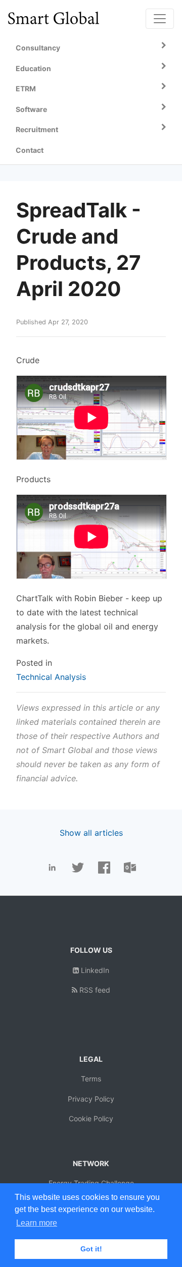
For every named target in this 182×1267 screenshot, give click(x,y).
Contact (29, 150)
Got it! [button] (91, 1249)
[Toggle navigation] (160, 19)
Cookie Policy (91, 1118)
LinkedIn (94, 970)
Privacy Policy (91, 1099)
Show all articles (91, 833)
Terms (91, 1078)
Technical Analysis (51, 677)
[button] (91, 48)
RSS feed (93, 990)
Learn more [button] (36, 1223)
